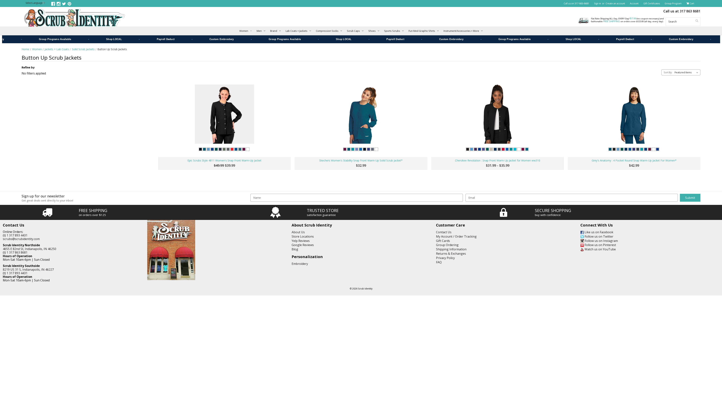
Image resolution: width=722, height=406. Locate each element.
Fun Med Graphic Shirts (422, 31)
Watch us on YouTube (600, 249)
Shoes (372, 31)
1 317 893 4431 (17, 235)
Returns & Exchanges (451, 253)
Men (259, 31)
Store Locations (303, 236)
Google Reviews (303, 245)
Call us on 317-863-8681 (576, 3)
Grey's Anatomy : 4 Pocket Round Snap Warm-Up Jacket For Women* (634, 160)
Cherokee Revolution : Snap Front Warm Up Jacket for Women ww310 (497, 160)
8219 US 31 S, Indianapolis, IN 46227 (28, 269)
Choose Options (224, 144)
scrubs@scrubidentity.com (21, 239)
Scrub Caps (353, 31)
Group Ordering (447, 245)
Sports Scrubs (392, 31)
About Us (298, 232)
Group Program (673, 3)
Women (243, 31)
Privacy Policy (445, 258)
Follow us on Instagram (601, 241)
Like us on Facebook (598, 232)
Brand (273, 31)
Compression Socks (327, 31)
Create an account (615, 3)
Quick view (224, 114)
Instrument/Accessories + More (461, 31)
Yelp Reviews (301, 241)
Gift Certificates (651, 3)
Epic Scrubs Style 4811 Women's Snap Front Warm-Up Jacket (224, 160)
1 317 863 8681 (17, 252)
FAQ (439, 262)
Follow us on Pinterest (600, 245)
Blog (295, 249)
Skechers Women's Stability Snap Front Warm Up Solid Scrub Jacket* (361, 160)
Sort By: (668, 72)
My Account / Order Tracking (456, 236)
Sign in (597, 3)
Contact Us (443, 232)
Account (634, 3)
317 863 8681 (690, 11)
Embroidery (300, 264)
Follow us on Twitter (598, 236)
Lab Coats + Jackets (296, 31)
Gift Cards (443, 241)
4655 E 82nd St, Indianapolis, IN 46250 (29, 249)
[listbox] (687, 72)
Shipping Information (451, 249)
